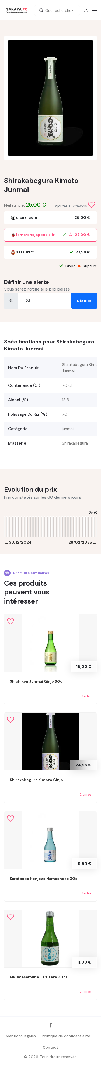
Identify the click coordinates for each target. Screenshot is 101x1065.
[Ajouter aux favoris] (91, 204)
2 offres (85, 794)
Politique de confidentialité (66, 1035)
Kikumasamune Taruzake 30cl (38, 977)
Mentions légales (21, 1035)
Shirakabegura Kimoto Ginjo (36, 779)
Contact (50, 1047)
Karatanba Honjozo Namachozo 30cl (44, 878)
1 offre (86, 696)
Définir (84, 301)
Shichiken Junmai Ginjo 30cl (37, 681)
